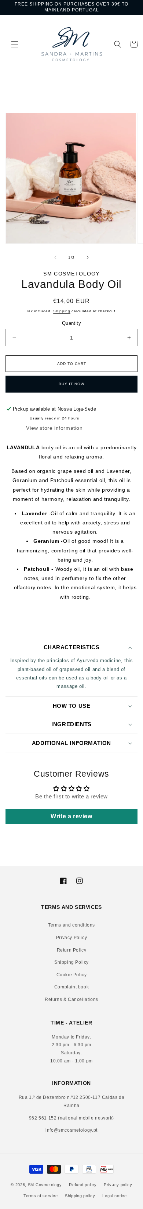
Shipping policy (80, 1196)
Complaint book (71, 987)
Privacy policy (118, 1184)
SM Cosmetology (45, 1184)
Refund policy (82, 1184)
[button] (9, 44)
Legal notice (114, 1196)
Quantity (71, 323)
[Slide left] (55, 257)
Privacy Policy (71, 937)
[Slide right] (88, 257)
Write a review (71, 816)
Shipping (61, 311)
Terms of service (40, 1196)
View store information (54, 428)
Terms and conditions (71, 925)
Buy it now (71, 384)
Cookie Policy (71, 974)
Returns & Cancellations (71, 999)
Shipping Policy (71, 962)
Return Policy (72, 950)
